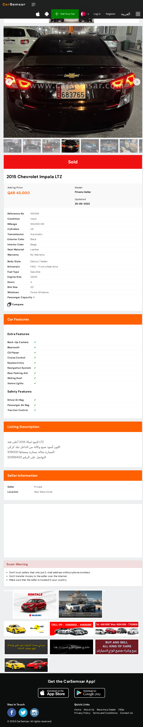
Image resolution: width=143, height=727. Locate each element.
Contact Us (126, 713)
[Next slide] (136, 81)
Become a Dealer (106, 709)
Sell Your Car (68, 13)
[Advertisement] (73, 531)
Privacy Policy (82, 713)
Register (110, 13)
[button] (33, 4)
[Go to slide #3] (51, 146)
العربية (125, 14)
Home (77, 709)
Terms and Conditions (105, 713)
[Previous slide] (8, 81)
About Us (89, 709)
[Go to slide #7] (129, 146)
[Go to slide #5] (90, 146)
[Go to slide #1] (12, 146)
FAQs (121, 709)
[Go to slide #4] (71, 146)
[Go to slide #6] (109, 146)
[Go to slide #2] (32, 146)
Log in (97, 13)
